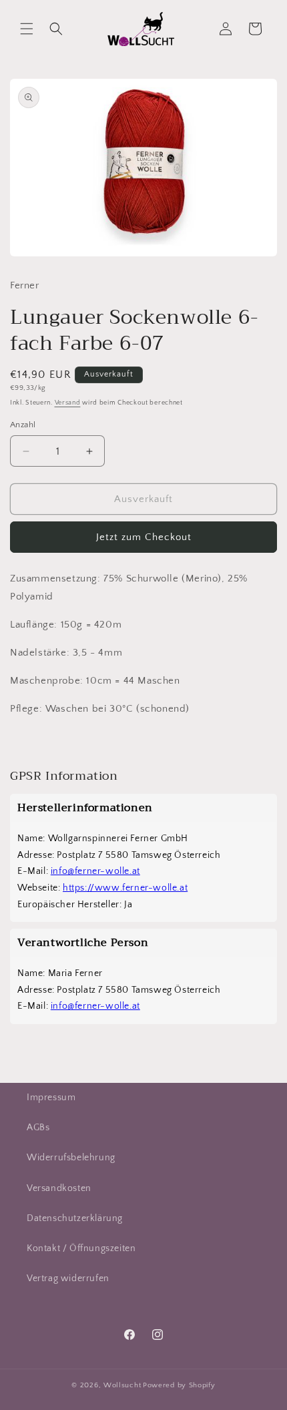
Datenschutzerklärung (75, 1218)
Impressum (51, 1097)
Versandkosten (59, 1188)
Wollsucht (122, 1385)
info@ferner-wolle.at (95, 871)
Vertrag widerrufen (68, 1278)
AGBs (38, 1127)
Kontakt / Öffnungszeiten (81, 1248)
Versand (68, 403)
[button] (26, 28)
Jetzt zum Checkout (144, 537)
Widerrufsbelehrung (71, 1157)
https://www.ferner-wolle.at (125, 888)
